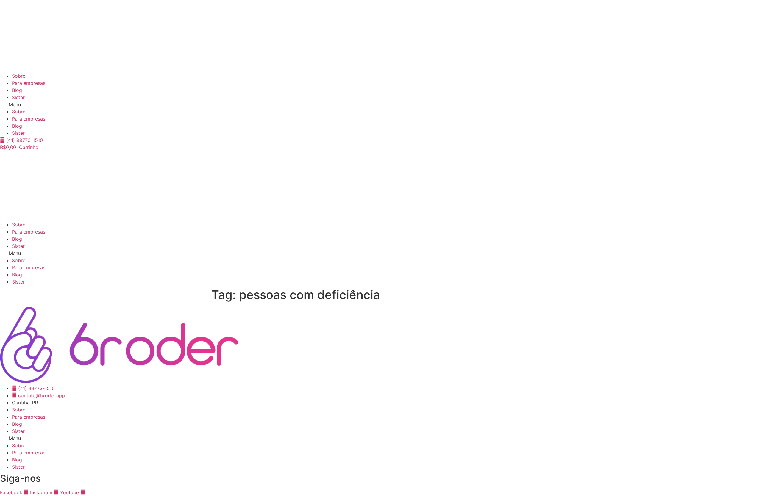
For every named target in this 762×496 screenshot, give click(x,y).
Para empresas (28, 83)
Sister (18, 97)
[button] (381, 104)
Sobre (18, 76)
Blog (17, 90)
